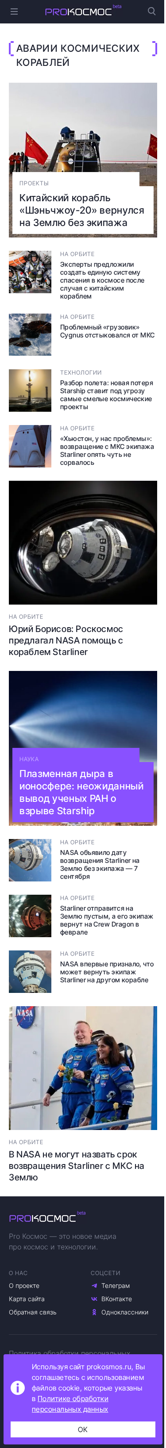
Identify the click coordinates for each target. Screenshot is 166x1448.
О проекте (24, 1285)
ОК (83, 1429)
